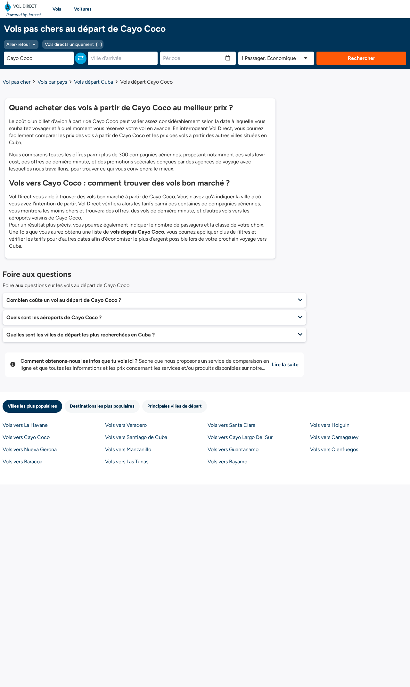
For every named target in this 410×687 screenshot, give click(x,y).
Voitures (83, 9)
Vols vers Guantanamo (233, 449)
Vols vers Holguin (329, 425)
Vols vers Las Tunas (126, 462)
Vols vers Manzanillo (128, 449)
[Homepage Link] (22, 6)
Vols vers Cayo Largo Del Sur (240, 437)
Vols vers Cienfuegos (334, 449)
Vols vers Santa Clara (231, 425)
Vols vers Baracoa (22, 462)
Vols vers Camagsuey (334, 437)
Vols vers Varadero (126, 425)
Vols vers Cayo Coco (26, 437)
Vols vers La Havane (25, 425)
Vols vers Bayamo (227, 462)
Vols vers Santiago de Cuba (136, 437)
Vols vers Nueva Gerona (30, 449)
